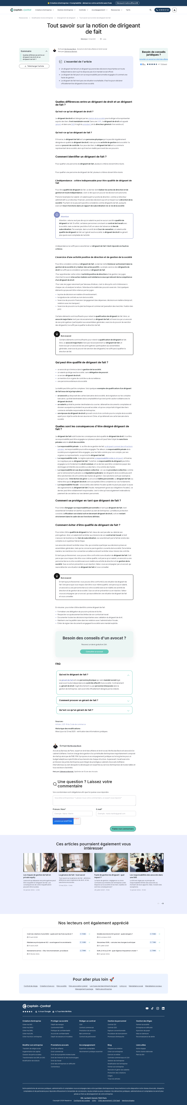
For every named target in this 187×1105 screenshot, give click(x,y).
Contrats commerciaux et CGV (118, 1058)
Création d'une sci (47, 986)
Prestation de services (87, 1030)
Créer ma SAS (27, 1024)
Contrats (82, 10)
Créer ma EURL (28, 1034)
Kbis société (62, 986)
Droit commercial (57, 1051)
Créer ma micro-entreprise (32, 1037)
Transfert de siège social (32, 1048)
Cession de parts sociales (32, 1055)
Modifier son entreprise (33, 1045)
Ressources (115, 10)
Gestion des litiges (144, 1021)
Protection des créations (117, 1073)
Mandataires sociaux (153, 986)
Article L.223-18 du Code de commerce (70, 724)
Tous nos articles (114, 1079)
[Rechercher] (150, 10)
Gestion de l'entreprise (116, 1061)
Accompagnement (98, 10)
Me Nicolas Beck (70, 49)
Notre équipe (141, 1048)
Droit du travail (56, 1061)
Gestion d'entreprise (65, 10)
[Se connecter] (174, 10)
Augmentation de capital (31, 1051)
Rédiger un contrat (87, 1021)
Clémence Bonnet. (67, 771)
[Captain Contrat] (20, 10)
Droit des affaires (57, 1048)
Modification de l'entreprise (117, 1064)
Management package (84, 989)
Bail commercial (84, 1034)
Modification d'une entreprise (42, 18)
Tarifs (128, 10)
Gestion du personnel (117, 1021)
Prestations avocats (60, 1045)
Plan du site (140, 1055)
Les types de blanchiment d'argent (104, 986)
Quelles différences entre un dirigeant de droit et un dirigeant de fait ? (33, 57)
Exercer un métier (114, 1055)
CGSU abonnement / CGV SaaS (109, 1100)
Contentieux (55, 1067)
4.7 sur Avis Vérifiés (63, 1011)
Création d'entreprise (43, 10)
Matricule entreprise (104, 989)
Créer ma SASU (28, 1027)
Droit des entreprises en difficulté (63, 1064)
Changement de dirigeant (66, 18)
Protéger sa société (59, 1021)
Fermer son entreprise (116, 1067)
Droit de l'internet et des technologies (65, 1058)
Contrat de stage (31, 986)
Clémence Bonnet (70, 51)
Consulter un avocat (94, 651)
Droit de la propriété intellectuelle (63, 1055)
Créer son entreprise (115, 1051)
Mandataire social (136, 986)
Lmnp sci (123, 986)
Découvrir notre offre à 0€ (127, 3)
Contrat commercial (86, 1027)
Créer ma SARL (28, 1030)
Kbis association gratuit (78, 986)
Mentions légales (128, 1100)
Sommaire (26, 51)
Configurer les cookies (82, 1100)
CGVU (94, 1100)
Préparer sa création (115, 1048)
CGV (80, 1024)
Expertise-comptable (87, 1048)
